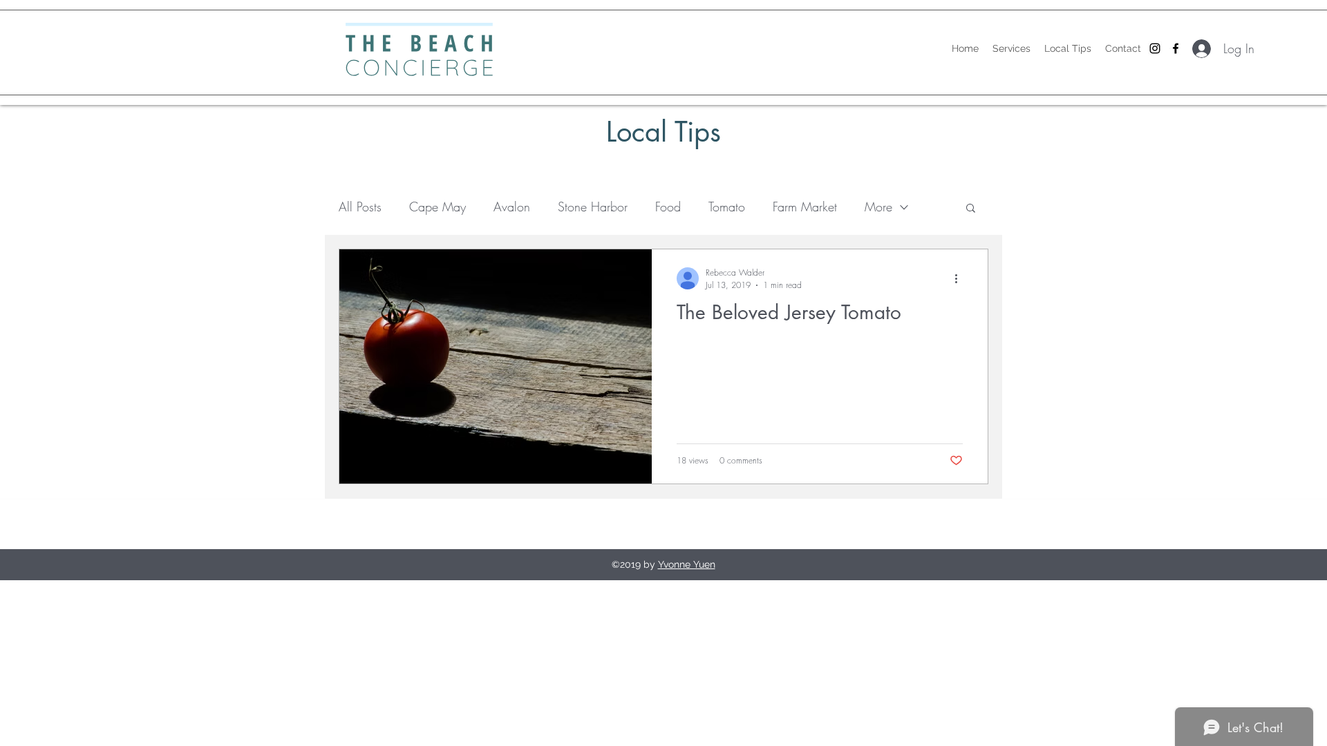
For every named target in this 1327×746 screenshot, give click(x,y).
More (878, 206)
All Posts (360, 206)
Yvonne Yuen (686, 564)
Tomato (726, 206)
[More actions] (960, 278)
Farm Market (805, 206)
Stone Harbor (593, 206)
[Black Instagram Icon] (1155, 48)
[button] (970, 209)
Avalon (511, 206)
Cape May (437, 206)
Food (668, 206)
